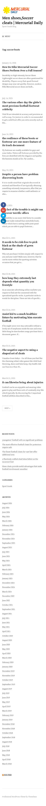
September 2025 (8, 543)
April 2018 (6, 759)
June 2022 (6, 600)
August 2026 (7, 503)
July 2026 (5, 508)
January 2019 (7, 720)
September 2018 (8, 737)
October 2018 (7, 733)
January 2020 (7, 667)
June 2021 (6, 622)
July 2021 (5, 618)
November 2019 (8, 675)
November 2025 (8, 539)
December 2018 (8, 724)
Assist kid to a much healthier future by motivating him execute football (22, 317)
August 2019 (7, 689)
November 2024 (8, 587)
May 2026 (6, 516)
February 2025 (7, 574)
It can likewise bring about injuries (22, 382)
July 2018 (5, 746)
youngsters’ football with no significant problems (22, 440)
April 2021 (6, 631)
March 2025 (7, 569)
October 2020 (7, 636)
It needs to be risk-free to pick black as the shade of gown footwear (19, 246)
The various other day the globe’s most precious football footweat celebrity (21, 106)
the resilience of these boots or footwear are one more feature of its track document (21, 142)
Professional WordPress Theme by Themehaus (19, 797)
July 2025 (5, 552)
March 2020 (7, 658)
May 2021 (6, 627)
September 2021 (8, 609)
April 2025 (6, 565)
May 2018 (6, 755)
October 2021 (7, 605)
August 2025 (7, 547)
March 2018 (7, 764)
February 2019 (7, 715)
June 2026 (6, 512)
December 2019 (8, 671)
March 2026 (7, 521)
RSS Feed (8, 775)
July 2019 (5, 693)
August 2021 (7, 614)
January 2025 (7, 578)
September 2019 (8, 684)
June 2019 (6, 698)
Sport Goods (7, 486)
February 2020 (7, 662)
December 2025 (8, 534)
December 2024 (8, 583)
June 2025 (6, 556)
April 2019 (6, 706)
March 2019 (7, 711)
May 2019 (6, 702)
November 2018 (8, 729)
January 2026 (7, 530)
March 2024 (7, 592)
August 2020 (7, 640)
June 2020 (6, 644)
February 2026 (7, 525)
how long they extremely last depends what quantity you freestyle (19, 281)
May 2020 (6, 649)
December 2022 (8, 596)
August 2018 (7, 742)
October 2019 (7, 680)
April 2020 (6, 653)
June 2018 (6, 751)
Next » (7, 408)
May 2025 (6, 561)
